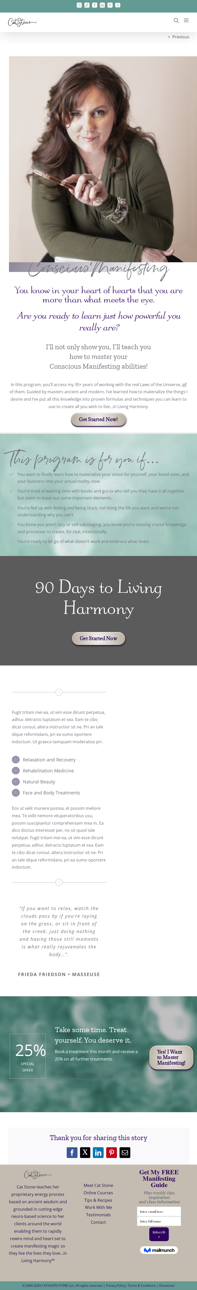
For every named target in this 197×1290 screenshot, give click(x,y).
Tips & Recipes (98, 1200)
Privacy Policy (115, 1285)
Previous (180, 37)
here (69, 1071)
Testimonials (98, 1215)
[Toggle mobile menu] (186, 20)
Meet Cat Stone (98, 1185)
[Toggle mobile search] (176, 20)
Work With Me (98, 1207)
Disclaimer (167, 1285)
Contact (98, 1222)
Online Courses (98, 1193)
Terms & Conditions (142, 1285)
